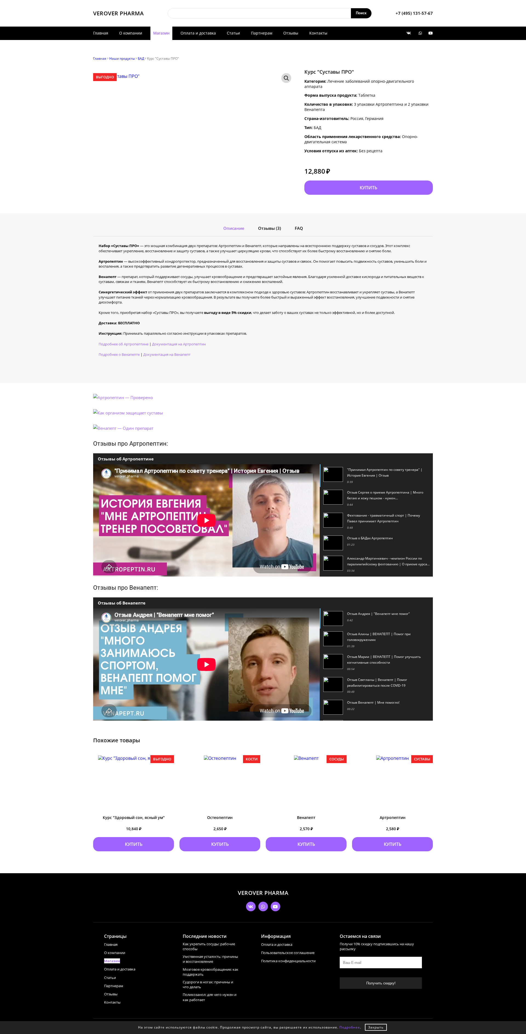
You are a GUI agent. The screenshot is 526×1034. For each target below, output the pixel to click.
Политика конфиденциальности (288, 960)
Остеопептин (220, 817)
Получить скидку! (381, 983)
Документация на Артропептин (179, 344)
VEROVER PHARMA (118, 13)
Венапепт (306, 817)
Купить (368, 188)
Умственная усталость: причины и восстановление (210, 959)
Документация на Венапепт (166, 354)
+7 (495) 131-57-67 (414, 13)
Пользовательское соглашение (288, 952)
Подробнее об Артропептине (123, 344)
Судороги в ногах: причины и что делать (208, 984)
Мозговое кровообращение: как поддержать (210, 972)
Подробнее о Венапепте (119, 354)
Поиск (361, 13)
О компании (130, 33)
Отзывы (290, 33)
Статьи (233, 33)
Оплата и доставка (198, 33)
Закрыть (376, 1027)
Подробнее (349, 1027)
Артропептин (392, 817)
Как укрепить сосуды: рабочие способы (209, 946)
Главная (100, 33)
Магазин (161, 33)
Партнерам (261, 33)
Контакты (318, 33)
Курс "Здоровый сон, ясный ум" (134, 817)
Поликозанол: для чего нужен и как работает (209, 997)
